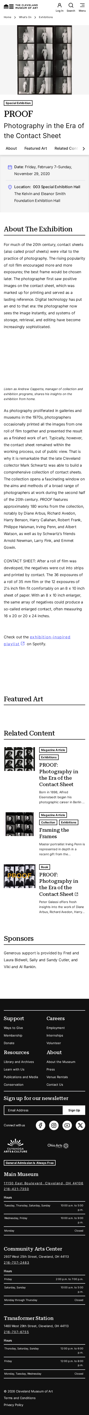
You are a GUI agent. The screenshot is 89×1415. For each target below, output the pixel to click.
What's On (25, 17)
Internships (55, 1035)
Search (71, 10)
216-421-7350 (16, 1189)
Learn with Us (14, 1069)
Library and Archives (19, 1062)
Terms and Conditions (19, 1398)
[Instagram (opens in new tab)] (54, 1125)
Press (51, 1069)
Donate (9, 1043)
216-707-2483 (16, 1262)
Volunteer (54, 1043)
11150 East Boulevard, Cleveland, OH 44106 (44, 1183)
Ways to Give (13, 1028)
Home (7, 17)
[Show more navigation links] (84, 149)
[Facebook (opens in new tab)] (40, 1125)
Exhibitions (46, 17)
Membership (13, 1035)
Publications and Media (21, 1077)
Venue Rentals (57, 1077)
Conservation (13, 1084)
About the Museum (61, 1062)
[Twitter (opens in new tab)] (80, 1125)
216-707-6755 (16, 1332)
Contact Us (55, 1084)
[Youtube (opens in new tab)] (67, 1125)
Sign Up (74, 1110)
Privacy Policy (13, 1405)
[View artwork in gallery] (44, 60)
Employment (56, 1028)
